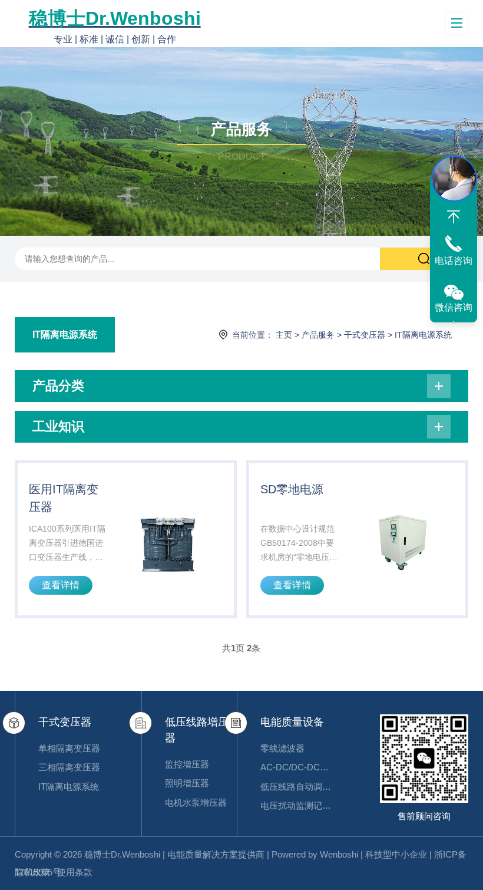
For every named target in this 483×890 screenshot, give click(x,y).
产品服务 (318, 334)
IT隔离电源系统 (64, 334)
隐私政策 (32, 872)
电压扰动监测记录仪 (296, 805)
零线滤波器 (282, 748)
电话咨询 (453, 261)
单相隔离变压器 (69, 748)
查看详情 (61, 585)
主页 (284, 334)
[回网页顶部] (454, 217)
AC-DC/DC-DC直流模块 (296, 767)
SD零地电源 (291, 489)
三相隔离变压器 (69, 767)
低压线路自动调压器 (296, 787)
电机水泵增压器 (196, 802)
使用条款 (74, 872)
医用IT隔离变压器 (63, 498)
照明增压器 (187, 783)
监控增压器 (187, 764)
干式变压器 (364, 334)
